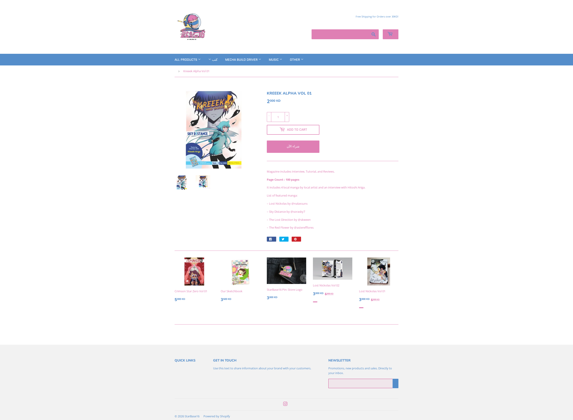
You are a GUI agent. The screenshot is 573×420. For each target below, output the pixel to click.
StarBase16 (192, 416)
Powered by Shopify (216, 416)
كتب (214, 59)
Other (295, 59)
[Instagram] (285, 405)
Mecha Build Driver (242, 59)
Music (274, 59)
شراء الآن (293, 146)
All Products (186, 59)
